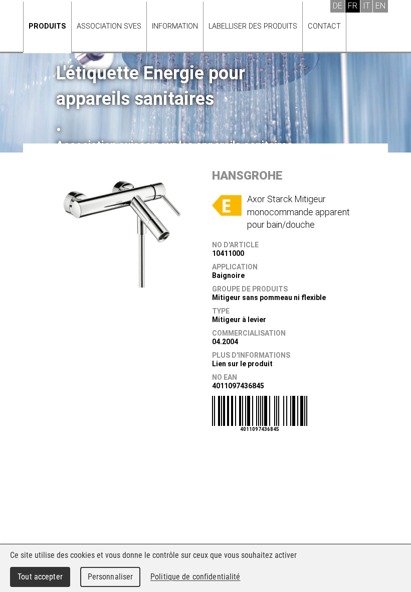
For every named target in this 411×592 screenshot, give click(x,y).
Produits (47, 26)
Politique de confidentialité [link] (195, 576)
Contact (324, 26)
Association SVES (109, 26)
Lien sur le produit (242, 364)
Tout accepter (40, 576)
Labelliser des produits (253, 26)
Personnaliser (110, 576)
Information (175, 26)
